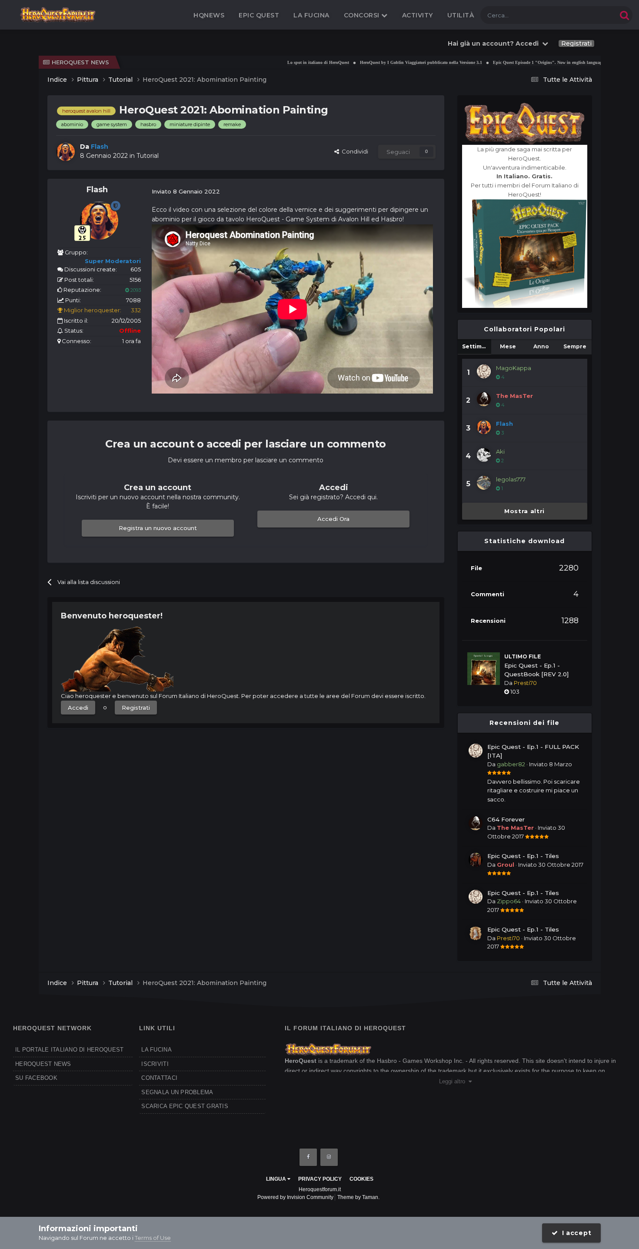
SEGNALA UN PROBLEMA (177, 1092)
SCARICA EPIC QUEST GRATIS (184, 1106)
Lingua (276, 1179)
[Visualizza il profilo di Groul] (475, 859)
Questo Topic (588, 15)
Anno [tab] (541, 346)
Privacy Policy (320, 1179)
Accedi (78, 707)
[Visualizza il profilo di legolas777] (483, 482)
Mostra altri (524, 511)
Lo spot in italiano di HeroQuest (292, 62)
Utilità (460, 15)
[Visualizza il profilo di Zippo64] (475, 896)
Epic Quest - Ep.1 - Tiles (523, 855)
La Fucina (311, 15)
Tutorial (147, 156)
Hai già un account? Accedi (495, 43)
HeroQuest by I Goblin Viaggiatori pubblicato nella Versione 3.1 (394, 62)
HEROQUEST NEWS (43, 1064)
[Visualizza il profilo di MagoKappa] (483, 371)
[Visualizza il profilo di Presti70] (475, 933)
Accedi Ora (333, 518)
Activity (417, 15)
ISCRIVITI (154, 1064)
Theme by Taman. (358, 1197)
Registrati (576, 43)
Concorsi (363, 15)
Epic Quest (259, 15)
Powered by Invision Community (295, 1197)
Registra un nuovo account (158, 527)
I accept (574, 1233)
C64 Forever (506, 819)
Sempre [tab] (574, 346)
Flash (97, 189)
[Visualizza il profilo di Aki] (483, 455)
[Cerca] (624, 15)
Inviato (550, 764)
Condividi (353, 151)
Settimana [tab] (476, 346)
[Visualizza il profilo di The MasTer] (483, 399)
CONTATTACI (159, 1078)
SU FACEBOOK (36, 1078)
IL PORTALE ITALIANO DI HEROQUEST (69, 1049)
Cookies (361, 1179)
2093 (135, 290)
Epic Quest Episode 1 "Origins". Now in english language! (522, 62)
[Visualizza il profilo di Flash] (65, 151)
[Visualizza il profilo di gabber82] (475, 750)
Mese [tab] (508, 346)
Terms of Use (153, 1237)
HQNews (208, 15)
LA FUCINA (156, 1049)
